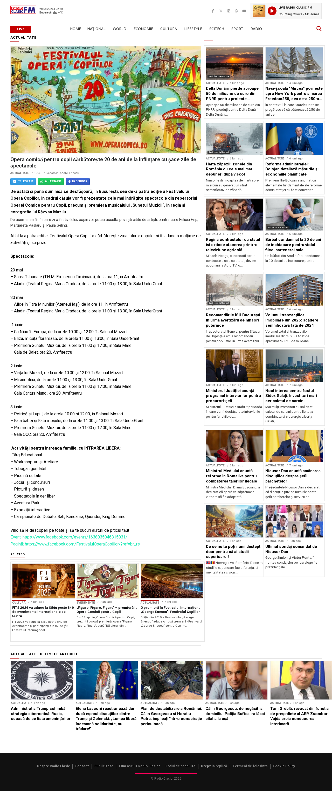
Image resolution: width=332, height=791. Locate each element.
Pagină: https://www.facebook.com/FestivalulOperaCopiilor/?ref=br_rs (75, 544)
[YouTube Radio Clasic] (244, 11)
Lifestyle (193, 28)
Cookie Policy (284, 766)
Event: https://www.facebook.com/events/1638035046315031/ (68, 537)
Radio (256, 28)
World (119, 28)
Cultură (168, 28)
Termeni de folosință (250, 766)
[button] (286, 11)
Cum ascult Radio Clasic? (139, 766)
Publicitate (103, 766)
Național (96, 28)
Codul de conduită (180, 766)
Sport (237, 28)
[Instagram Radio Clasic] (228, 11)
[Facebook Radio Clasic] (213, 11)
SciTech (216, 28)
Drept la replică (214, 766)
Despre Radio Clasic (53, 766)
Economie (143, 28)
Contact (82, 766)
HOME (75, 28)
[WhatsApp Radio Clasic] (236, 11)
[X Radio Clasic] (221, 11)
